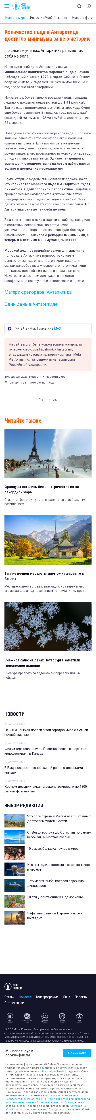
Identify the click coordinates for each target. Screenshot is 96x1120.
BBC (73, 240)
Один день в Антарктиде (31, 304)
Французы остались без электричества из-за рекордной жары (41, 489)
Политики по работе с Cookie (55, 1102)
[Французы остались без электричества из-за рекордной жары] (48, 453)
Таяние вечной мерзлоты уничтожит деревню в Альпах (44, 576)
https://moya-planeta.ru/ (54, 1071)
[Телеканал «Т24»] (79, 1017)
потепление (37, 382)
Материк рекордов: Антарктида (38, 292)
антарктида (18, 382)
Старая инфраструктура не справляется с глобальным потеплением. (44, 502)
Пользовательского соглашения (25, 1099)
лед (51, 382)
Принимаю (77, 1053)
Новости (14, 714)
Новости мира (15, 18)
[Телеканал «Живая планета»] (27, 1017)
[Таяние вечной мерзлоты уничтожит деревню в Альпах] (48, 540)
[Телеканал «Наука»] (9, 1017)
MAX (57, 328)
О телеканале (14, 1003)
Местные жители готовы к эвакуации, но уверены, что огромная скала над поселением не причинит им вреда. (45, 589)
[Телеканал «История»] (62, 1017)
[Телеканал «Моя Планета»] (21, 6)
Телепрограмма (46, 997)
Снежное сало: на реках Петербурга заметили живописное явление (42, 663)
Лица (66, 997)
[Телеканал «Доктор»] (44, 1017)
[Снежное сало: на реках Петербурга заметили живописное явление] (48, 626)
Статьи (9, 997)
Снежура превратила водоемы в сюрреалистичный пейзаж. (42, 675)
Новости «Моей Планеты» (49, 18)
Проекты (81, 997)
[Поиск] (79, 6)
